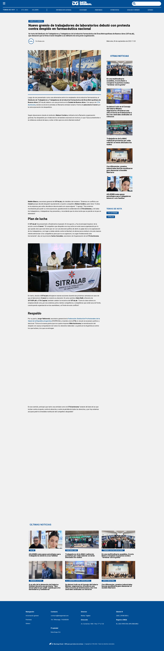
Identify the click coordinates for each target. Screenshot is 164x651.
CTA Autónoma (112, 213)
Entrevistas (114, 10)
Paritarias (98, 10)
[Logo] (82, 4)
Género (150, 10)
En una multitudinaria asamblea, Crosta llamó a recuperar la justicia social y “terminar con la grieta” (118, 82)
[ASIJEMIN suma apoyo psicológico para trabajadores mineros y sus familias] (119, 183)
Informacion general (63, 10)
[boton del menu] (4, 3)
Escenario (83, 10)
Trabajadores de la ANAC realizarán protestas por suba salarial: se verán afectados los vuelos (119, 142)
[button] (30, 63)
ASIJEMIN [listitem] (28, 10)
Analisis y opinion (133, 10)
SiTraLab (111, 217)
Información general (32, 616)
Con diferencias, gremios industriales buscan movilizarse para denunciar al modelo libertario (119, 169)
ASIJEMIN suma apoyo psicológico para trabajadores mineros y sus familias (119, 196)
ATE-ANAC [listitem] (18, 10)
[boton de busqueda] (134, 3)
